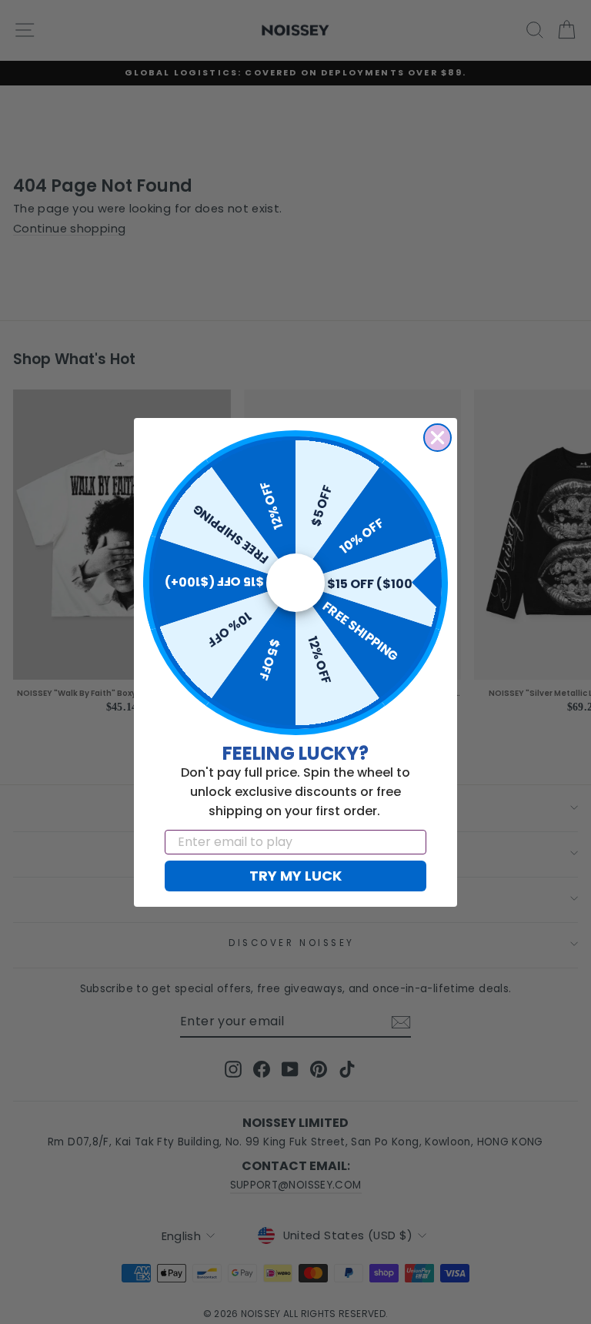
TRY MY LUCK (295, 875)
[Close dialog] (437, 437)
